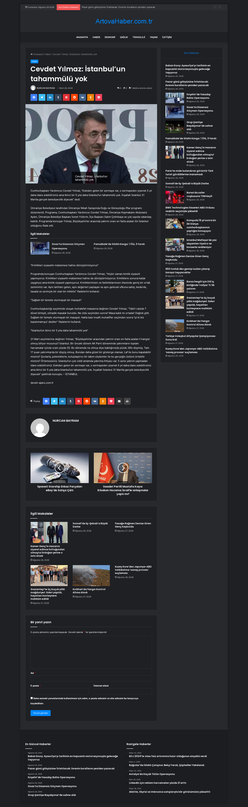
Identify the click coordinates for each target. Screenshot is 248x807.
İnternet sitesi (101, 685)
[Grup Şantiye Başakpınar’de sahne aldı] (175, 127)
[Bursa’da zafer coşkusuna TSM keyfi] (175, 197)
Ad (33, 673)
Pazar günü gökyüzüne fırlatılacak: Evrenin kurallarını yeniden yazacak (187, 83)
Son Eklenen (191, 53)
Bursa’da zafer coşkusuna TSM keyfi (199, 194)
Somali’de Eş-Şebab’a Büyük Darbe (90, 525)
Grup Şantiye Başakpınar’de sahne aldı (200, 126)
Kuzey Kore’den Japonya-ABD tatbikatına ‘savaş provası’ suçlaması (133, 570)
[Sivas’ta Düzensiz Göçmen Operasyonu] (40, 248)
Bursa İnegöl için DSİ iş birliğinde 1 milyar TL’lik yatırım (200, 285)
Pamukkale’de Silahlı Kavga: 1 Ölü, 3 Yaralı (119, 244)
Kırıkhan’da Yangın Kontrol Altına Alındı (89, 591)
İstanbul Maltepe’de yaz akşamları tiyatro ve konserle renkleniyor (202, 243)
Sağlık (124, 37)
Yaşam (154, 37)
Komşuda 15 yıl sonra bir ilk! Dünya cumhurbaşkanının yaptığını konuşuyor (201, 226)
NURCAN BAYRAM (46, 88)
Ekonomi (110, 37)
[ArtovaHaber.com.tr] (124, 21)
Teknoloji (139, 37)
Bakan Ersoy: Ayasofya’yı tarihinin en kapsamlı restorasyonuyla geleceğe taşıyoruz (188, 69)
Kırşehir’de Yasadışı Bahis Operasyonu (199, 96)
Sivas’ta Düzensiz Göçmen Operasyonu (200, 108)
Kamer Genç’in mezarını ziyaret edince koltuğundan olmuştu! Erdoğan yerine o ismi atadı (48, 551)
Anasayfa (82, 37)
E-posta (36, 685)
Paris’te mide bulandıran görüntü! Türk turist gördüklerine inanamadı (189, 172)
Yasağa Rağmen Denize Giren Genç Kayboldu (133, 525)
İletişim (167, 37)
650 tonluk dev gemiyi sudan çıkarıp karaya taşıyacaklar (188, 270)
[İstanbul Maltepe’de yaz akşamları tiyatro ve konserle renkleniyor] (175, 244)
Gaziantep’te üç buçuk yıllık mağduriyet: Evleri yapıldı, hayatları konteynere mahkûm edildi (48, 594)
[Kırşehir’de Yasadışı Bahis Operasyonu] (175, 98)
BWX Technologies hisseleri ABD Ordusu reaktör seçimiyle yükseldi (190, 209)
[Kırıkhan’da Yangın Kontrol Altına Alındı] (91, 575)
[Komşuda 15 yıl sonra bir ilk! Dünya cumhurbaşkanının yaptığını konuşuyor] (175, 224)
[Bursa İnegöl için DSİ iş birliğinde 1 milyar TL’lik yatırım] (175, 286)
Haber (96, 37)
